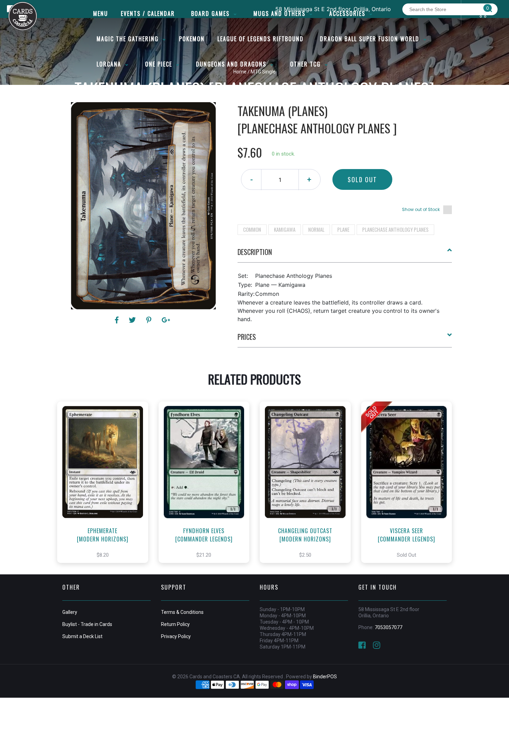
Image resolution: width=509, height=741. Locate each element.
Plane (343, 229)
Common (252, 229)
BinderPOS (325, 676)
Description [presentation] (255, 252)
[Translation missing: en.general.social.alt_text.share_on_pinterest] (149, 320)
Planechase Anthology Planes (395, 229)
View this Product (106, 489)
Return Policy (175, 624)
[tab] (345, 255)
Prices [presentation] (247, 337)
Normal (316, 229)
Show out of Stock (421, 209)
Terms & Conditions (182, 612)
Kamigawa (284, 229)
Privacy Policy (176, 636)
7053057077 (388, 627)
